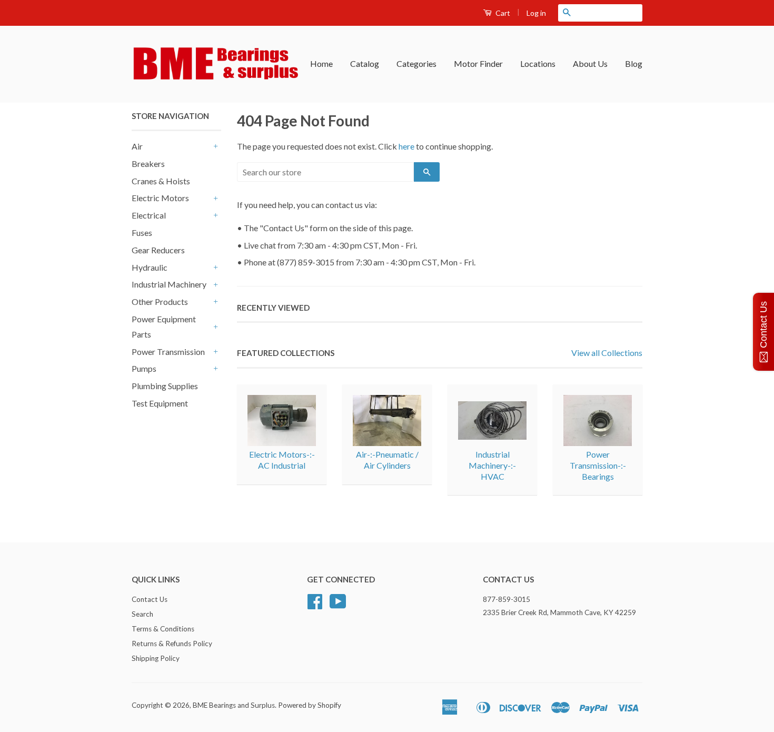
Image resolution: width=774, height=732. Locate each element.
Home (321, 63)
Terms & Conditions (163, 629)
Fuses (142, 232)
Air (137, 146)
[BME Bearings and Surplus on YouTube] (338, 605)
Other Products (160, 301)
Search (142, 614)
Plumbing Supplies (165, 386)
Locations (537, 63)
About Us (590, 63)
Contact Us (149, 599)
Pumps (144, 368)
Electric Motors (160, 198)
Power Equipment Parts (164, 326)
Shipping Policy (156, 658)
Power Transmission (168, 352)
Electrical (149, 215)
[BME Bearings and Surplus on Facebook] (315, 605)
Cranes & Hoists (161, 181)
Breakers (148, 164)
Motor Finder (478, 63)
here (406, 146)
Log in (536, 12)
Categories (416, 63)
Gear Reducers (158, 250)
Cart (502, 12)
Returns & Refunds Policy (172, 643)
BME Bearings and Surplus (234, 705)
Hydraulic (149, 267)
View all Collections (606, 353)
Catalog (364, 63)
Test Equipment (160, 403)
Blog (633, 63)
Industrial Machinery (169, 284)
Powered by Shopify (309, 705)
